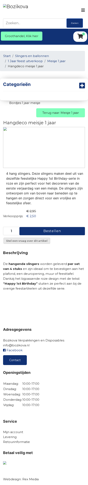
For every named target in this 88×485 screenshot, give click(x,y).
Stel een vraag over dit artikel (26, 240)
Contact (15, 360)
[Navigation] (83, 10)
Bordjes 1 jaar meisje (24, 103)
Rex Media (30, 479)
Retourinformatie (16, 442)
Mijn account (13, 432)
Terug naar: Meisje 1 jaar (60, 113)
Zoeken (75, 23)
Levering (10, 437)
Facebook (14, 350)
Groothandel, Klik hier (21, 36)
